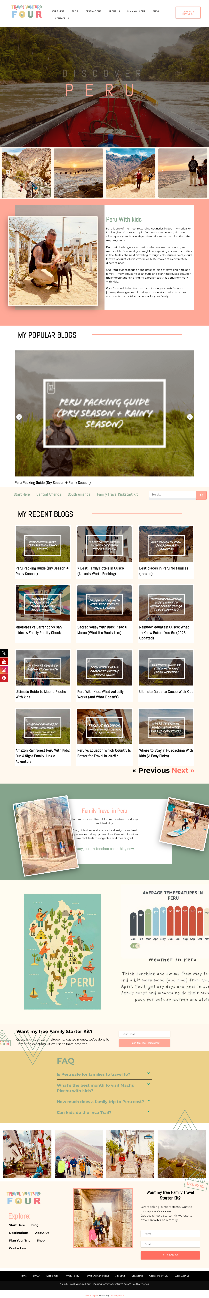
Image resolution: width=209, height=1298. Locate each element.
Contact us (137, 1275)
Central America (48, 494)
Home (23, 1275)
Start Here (57, 12)
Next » (183, 770)
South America (79, 494)
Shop (156, 12)
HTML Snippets (91, 1296)
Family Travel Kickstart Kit (117, 494)
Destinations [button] (93, 12)
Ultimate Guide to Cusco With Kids (166, 691)
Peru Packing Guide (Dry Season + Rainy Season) (53, 482)
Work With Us (182, 1275)
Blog (75, 12)
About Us (114, 12)
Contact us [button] (62, 19)
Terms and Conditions (97, 1275)
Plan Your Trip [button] (136, 12)
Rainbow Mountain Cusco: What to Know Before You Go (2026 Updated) (164, 632)
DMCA (36, 1275)
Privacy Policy (71, 1275)
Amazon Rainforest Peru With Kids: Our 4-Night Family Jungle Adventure (43, 756)
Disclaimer (52, 1275)
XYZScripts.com (117, 1296)
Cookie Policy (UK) (158, 1275)
